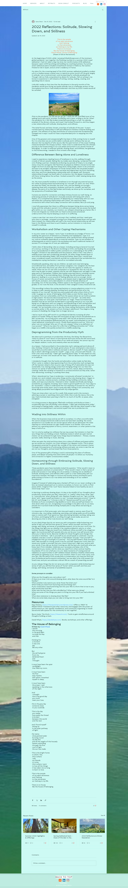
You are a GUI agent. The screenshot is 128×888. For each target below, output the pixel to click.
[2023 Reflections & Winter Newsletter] (92, 826)
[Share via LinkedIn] (41, 800)
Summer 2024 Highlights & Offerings (35, 837)
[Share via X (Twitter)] (37, 800)
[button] (103, 9)
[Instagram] (104, 4)
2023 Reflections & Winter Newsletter (92, 837)
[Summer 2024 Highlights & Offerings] (35, 826)
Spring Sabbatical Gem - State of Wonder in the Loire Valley (63, 837)
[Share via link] (45, 800)
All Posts (25, 9)
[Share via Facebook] (32, 800)
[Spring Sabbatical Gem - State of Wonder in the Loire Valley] (64, 826)
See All (103, 815)
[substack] (98, 4)
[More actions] (95, 22)
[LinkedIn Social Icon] (101, 4)
